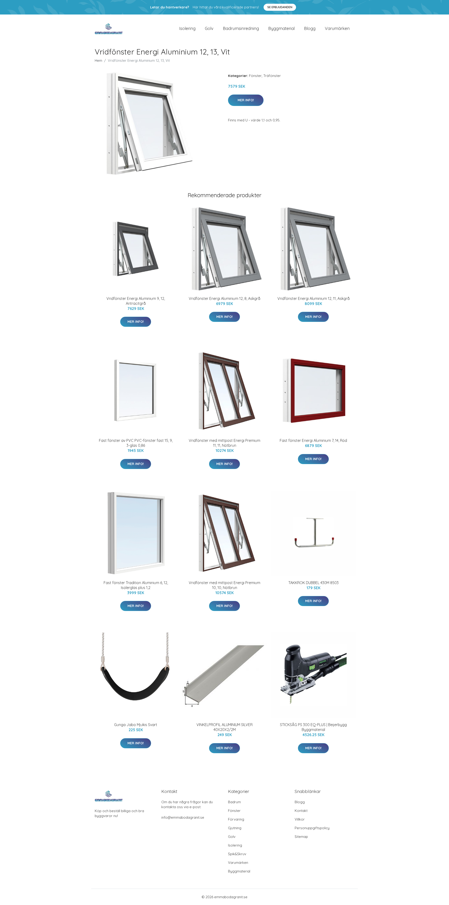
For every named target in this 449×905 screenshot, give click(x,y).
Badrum (234, 802)
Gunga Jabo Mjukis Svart (135, 724)
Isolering (187, 28)
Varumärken (337, 28)
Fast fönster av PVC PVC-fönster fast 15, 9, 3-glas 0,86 (136, 443)
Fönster (255, 75)
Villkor (300, 819)
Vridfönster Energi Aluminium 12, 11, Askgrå (313, 298)
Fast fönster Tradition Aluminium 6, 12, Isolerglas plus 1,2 (136, 585)
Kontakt (301, 810)
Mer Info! (246, 100)
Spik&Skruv (237, 854)
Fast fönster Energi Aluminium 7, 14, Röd (313, 440)
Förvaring (236, 819)
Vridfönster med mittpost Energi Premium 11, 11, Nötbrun (224, 443)
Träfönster (272, 75)
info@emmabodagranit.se (182, 817)
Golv (209, 28)
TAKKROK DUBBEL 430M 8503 (313, 582)
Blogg (309, 28)
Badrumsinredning (241, 28)
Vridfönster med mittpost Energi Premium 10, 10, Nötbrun (224, 585)
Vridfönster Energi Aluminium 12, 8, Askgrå (224, 298)
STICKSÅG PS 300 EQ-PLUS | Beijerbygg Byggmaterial (313, 727)
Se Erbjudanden (279, 7)
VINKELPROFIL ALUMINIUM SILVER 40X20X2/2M (224, 727)
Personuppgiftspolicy (312, 828)
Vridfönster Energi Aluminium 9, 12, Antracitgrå (135, 301)
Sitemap (301, 836)
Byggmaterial (281, 28)
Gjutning (234, 828)
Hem (98, 60)
